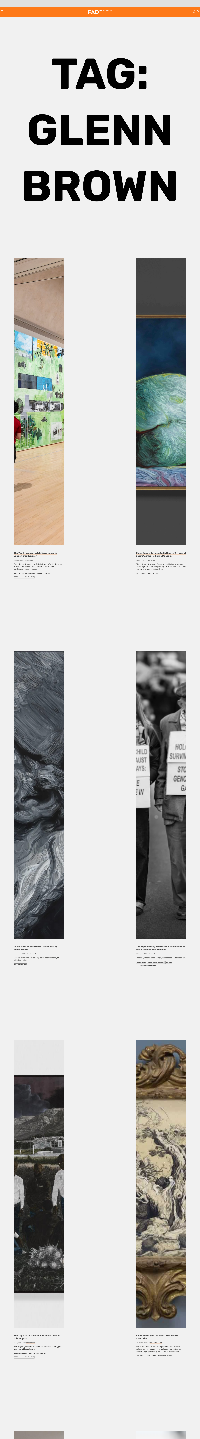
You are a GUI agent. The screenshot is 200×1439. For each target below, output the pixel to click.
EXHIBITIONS (18, 573)
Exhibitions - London (33, 573)
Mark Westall (151, 560)
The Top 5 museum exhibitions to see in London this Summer (35, 554)
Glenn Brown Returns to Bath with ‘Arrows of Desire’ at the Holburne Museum (161, 554)
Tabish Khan (28, 560)
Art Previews (141, 573)
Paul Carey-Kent (32, 954)
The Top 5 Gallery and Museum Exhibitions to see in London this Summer (160, 948)
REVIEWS (47, 573)
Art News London (20, 1353)
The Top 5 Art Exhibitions (24, 577)
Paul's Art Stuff (20, 964)
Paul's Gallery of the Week (162, 1356)
